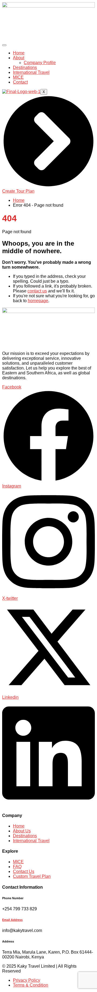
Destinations (25, 67)
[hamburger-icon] (4, 45)
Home (19, 53)
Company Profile (40, 62)
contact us (37, 291)
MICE (18, 77)
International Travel (31, 72)
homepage (38, 300)
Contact (20, 82)
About (18, 57)
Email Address (12, 919)
